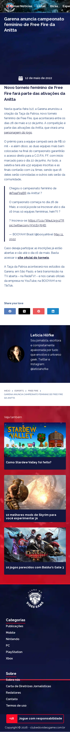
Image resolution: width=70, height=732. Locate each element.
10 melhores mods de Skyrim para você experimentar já (31, 516)
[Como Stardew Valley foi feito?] (35, 439)
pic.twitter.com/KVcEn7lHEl (27, 225)
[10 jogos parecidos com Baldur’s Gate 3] (35, 544)
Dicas (54, 6)
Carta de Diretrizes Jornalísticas (28, 686)
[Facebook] (10, 311)
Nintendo (12, 639)
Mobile (10, 632)
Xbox (9, 658)
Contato (12, 699)
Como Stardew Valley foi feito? (28, 462)
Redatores (13, 692)
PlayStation (14, 652)
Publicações (14, 626)
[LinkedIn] (53, 311)
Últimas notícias (20, 6)
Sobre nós (13, 679)
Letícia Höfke (42, 335)
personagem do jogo (18, 132)
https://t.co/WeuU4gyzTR (46, 220)
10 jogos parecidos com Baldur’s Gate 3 (35, 567)
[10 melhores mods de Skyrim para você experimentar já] (35, 492)
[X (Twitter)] (24, 311)
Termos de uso (16, 705)
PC (8, 645)
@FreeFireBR (17, 193)
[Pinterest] (39, 311)
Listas (41, 6)
